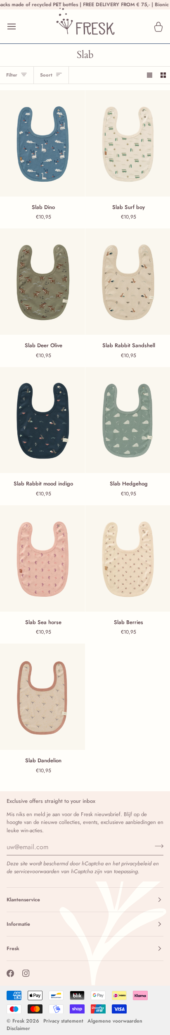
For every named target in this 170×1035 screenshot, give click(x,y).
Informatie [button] (18, 924)
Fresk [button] (13, 948)
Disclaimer (18, 1028)
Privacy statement (63, 1021)
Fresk (18, 1021)
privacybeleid (136, 863)
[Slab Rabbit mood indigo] (42, 420)
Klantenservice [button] (23, 899)
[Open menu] (19, 26)
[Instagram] (26, 973)
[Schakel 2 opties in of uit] (163, 75)
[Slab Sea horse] (42, 558)
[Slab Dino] (42, 143)
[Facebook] (10, 973)
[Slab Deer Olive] (42, 281)
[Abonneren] (156, 845)
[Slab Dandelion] (42, 697)
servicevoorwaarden (36, 871)
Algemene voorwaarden (114, 1021)
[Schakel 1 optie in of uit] (149, 75)
